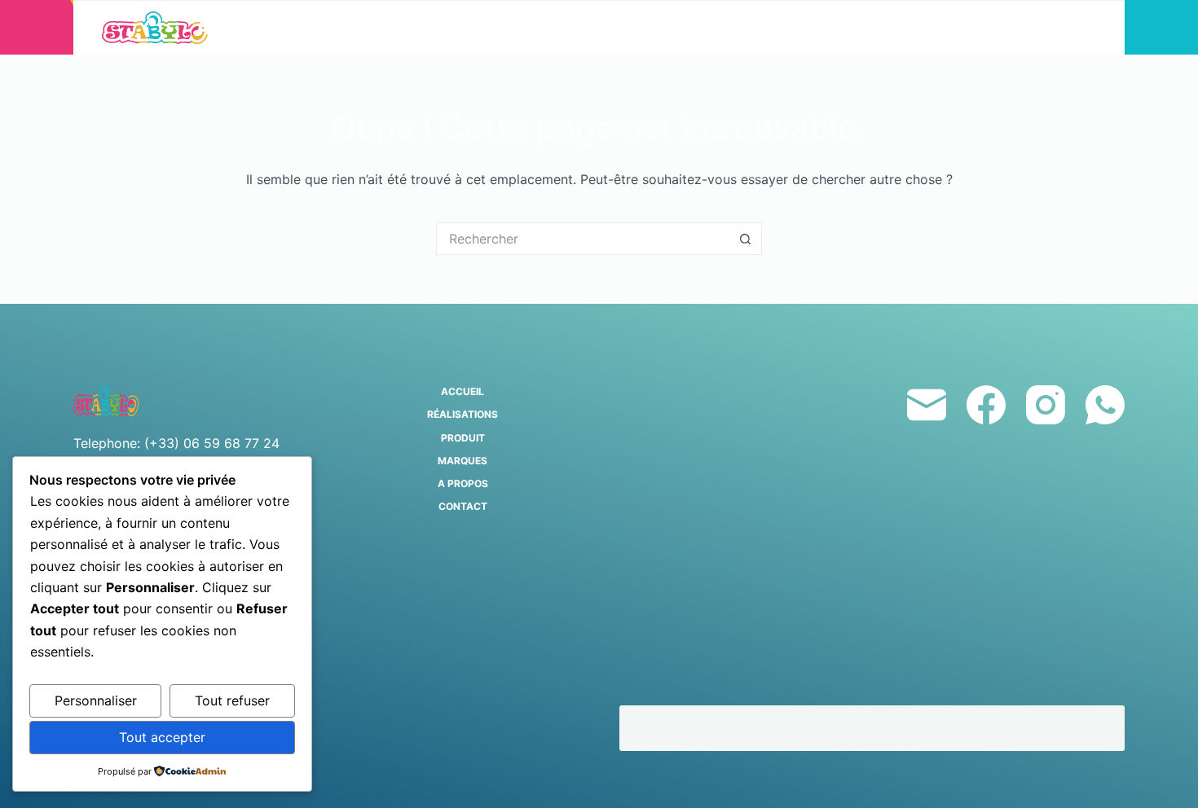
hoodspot (668, 728)
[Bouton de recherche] (745, 238)
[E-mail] (926, 404)
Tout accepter (162, 737)
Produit (540, 27)
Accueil (242, 27)
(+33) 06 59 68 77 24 (212, 443)
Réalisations (391, 27)
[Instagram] (1045, 404)
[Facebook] (986, 404)
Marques (684, 27)
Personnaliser (96, 700)
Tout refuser (232, 700)
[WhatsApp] (1105, 404)
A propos (818, 27)
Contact (949, 27)
